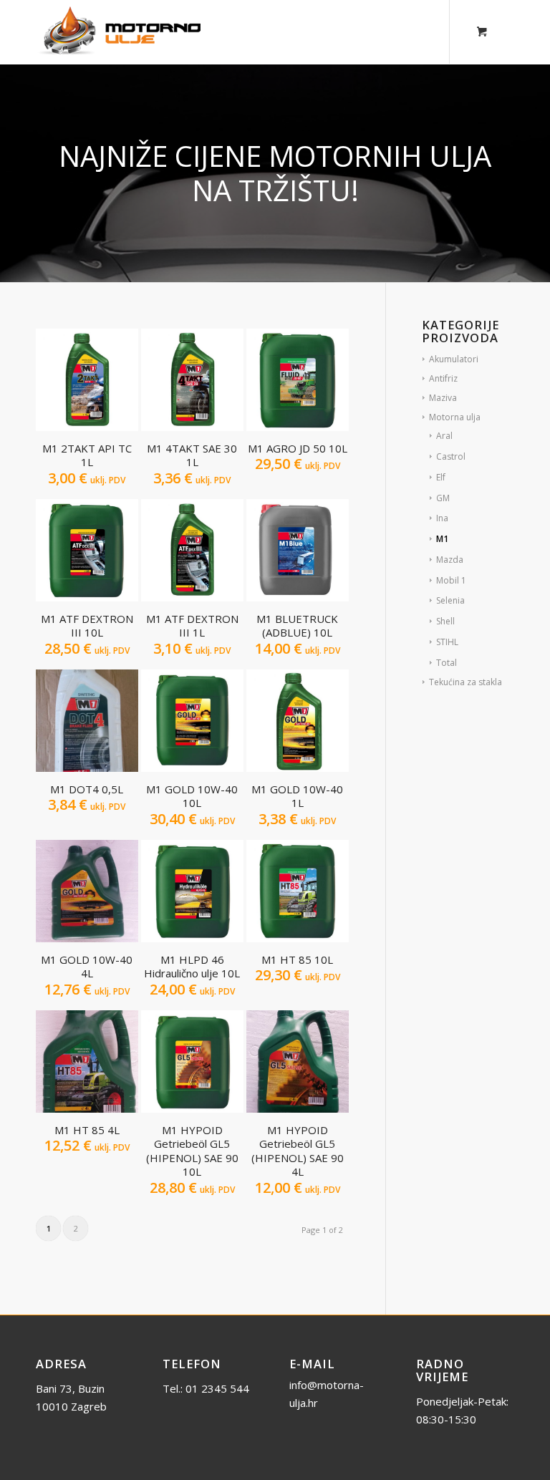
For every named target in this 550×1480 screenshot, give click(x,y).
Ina (442, 518)
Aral (444, 436)
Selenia (450, 600)
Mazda (449, 559)
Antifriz (443, 378)
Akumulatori (453, 359)
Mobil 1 (451, 580)
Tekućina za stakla (465, 682)
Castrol (450, 456)
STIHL (447, 642)
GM (443, 498)
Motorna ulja (455, 417)
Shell (445, 621)
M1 (442, 539)
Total (446, 663)
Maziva (443, 398)
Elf (440, 477)
